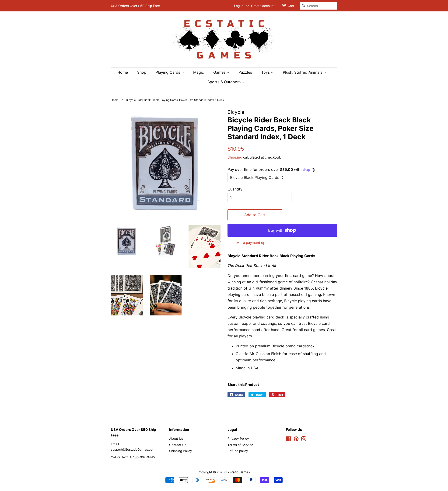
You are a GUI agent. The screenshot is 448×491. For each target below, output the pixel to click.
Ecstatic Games (238, 472)
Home (122, 72)
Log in (238, 6)
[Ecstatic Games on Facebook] (288, 440)
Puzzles (245, 72)
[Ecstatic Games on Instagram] (303, 440)
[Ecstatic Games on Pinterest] (296, 440)
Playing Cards (168, 72)
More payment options (254, 242)
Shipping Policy (180, 451)
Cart (291, 6)
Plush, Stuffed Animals (303, 72)
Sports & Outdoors (224, 82)
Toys (266, 72)
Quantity (235, 189)
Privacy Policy (238, 438)
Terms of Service (240, 445)
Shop (141, 72)
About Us (176, 438)
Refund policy (238, 451)
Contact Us (177, 445)
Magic (198, 72)
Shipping (235, 157)
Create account (263, 6)
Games (220, 72)
